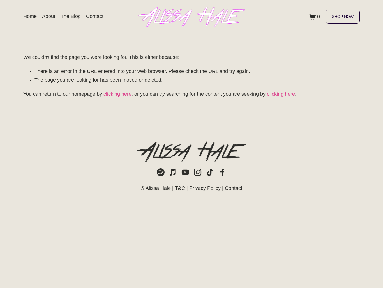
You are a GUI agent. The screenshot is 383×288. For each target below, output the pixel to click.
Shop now (343, 16)
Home (30, 16)
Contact (94, 16)
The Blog (71, 16)
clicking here (117, 94)
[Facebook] (222, 172)
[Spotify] (161, 172)
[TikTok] (210, 172)
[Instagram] (198, 172)
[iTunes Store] (173, 172)
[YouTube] (185, 172)
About (48, 16)
